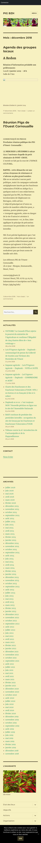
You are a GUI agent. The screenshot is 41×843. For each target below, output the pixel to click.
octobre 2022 (11, 620)
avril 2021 (9, 676)
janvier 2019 (10, 747)
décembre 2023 (12, 577)
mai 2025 (9, 528)
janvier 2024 (10, 574)
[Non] (38, 834)
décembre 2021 (11, 651)
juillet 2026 (10, 487)
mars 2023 (9, 605)
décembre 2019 (11, 716)
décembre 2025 (12, 506)
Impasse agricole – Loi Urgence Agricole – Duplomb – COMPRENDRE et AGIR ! (21, 377)
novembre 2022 (12, 617)
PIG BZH (8, 13)
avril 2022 (9, 639)
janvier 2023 (10, 611)
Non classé (21, 111)
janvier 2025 (10, 540)
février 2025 (10, 537)
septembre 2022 (12, 624)
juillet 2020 (10, 701)
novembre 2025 (12, 509)
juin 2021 (9, 670)
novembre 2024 (12, 546)
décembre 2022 (12, 614)
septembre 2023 (12, 586)
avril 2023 (9, 602)
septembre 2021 (12, 661)
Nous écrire (8, 457)
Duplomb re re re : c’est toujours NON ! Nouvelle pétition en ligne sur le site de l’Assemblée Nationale (21, 405)
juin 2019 (9, 735)
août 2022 (9, 627)
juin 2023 (9, 596)
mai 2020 (9, 707)
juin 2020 (9, 704)
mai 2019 (9, 738)
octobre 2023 (11, 583)
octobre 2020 (11, 695)
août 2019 (9, 729)
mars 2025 (10, 534)
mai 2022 (9, 636)
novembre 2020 (12, 692)
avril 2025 (9, 531)
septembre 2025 (12, 515)
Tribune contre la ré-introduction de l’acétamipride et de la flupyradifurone (21, 433)
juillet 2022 (10, 630)
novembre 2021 (12, 655)
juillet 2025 (10, 521)
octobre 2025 (11, 512)
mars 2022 (10, 642)
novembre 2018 (12, 754)
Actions (6, 815)
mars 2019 (9, 741)
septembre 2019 (12, 726)
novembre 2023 (12, 580)
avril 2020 (9, 710)
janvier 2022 (10, 648)
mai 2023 (9, 599)
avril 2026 (9, 497)
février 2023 (10, 608)
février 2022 (10, 645)
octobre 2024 (11, 549)
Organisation (8, 821)
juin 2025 (9, 525)
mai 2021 (9, 673)
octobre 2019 (11, 723)
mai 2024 (9, 562)
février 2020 (10, 713)
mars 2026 (10, 500)
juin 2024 (9, 559)
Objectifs (7, 810)
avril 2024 (9, 565)
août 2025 (9, 518)
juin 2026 (9, 490)
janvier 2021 (10, 685)
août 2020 (9, 698)
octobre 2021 (11, 658)
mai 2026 (9, 494)
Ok (20, 838)
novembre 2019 (12, 720)
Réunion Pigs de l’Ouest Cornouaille (18, 124)
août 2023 (9, 590)
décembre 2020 (12, 689)
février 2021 (10, 682)
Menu (34, 13)
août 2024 (9, 555)
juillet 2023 (10, 593)
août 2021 (9, 664)
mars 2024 (10, 568)
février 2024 (10, 571)
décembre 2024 (12, 543)
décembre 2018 (11, 750)
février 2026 (10, 503)
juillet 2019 (10, 732)
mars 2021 (9, 679)
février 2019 (10, 744)
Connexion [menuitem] (4, 2)
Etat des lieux (9, 805)
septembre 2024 (12, 552)
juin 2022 (9, 633)
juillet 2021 (10, 667)
